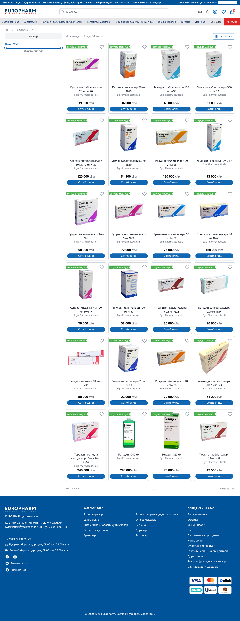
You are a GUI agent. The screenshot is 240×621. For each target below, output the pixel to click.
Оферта (193, 519)
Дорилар (141, 530)
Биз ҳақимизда (12, 2)
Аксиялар (232, 21)
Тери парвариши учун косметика (157, 514)
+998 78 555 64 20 (20, 538)
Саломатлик (91, 519)
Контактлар (122, 2)
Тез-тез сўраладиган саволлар (207, 561)
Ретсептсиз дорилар (96, 530)
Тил (200, 11)
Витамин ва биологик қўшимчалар (105, 525)
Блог (191, 530)
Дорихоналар (32, 2)
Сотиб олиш (86, 109)
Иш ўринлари (196, 525)
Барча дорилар (10, 21)
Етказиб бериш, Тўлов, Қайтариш (63, 2)
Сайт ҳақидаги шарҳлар (146, 2)
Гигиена (141, 525)
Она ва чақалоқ (146, 519)
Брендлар (216, 21)
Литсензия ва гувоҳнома (203, 535)
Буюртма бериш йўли (99, 2)
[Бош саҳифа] (6, 29)
